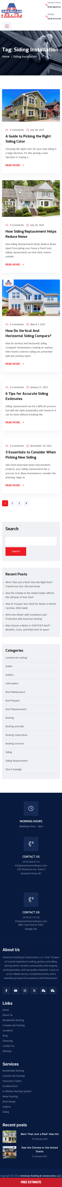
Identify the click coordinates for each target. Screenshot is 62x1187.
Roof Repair (9, 1102)
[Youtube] (16, 991)
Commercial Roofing (14, 1025)
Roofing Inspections (17, 735)
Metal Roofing (10, 1096)
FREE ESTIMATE (31, 1182)
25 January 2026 (39, 1156)
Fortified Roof (10, 1086)
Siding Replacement (17, 761)
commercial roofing (16, 658)
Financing (8, 1041)
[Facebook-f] (6, 991)
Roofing (10, 718)
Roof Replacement (16, 709)
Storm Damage (14, 769)
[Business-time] (43, 991)
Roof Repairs (13, 701)
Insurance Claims (12, 1081)
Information (12, 683)
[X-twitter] (34, 991)
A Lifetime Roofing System (17, 1091)
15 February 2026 (40, 1139)
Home (5, 56)
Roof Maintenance (15, 692)
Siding (9, 752)
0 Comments (17, 130)
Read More (13, 165)
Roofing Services (15, 744)
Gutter (9, 666)
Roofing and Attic (15, 726)
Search (12, 529)
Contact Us (8, 1046)
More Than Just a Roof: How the (40, 1134)
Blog (5, 1036)
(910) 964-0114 (54, 7)
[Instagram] (25, 991)
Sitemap (7, 1051)
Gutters (10, 675)
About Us (8, 1015)
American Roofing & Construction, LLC (40, 1175)
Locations (8, 1030)
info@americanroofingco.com (31, 865)
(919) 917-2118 (54, 19)
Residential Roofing (13, 1020)
